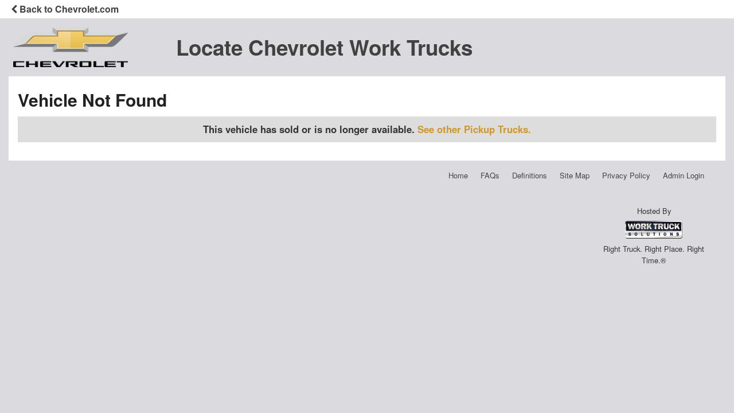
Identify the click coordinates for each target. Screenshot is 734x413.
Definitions (529, 175)
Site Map (574, 175)
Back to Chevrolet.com (68, 8)
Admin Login (683, 175)
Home (458, 175)
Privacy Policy (626, 175)
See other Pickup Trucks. (474, 129)
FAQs (490, 175)
